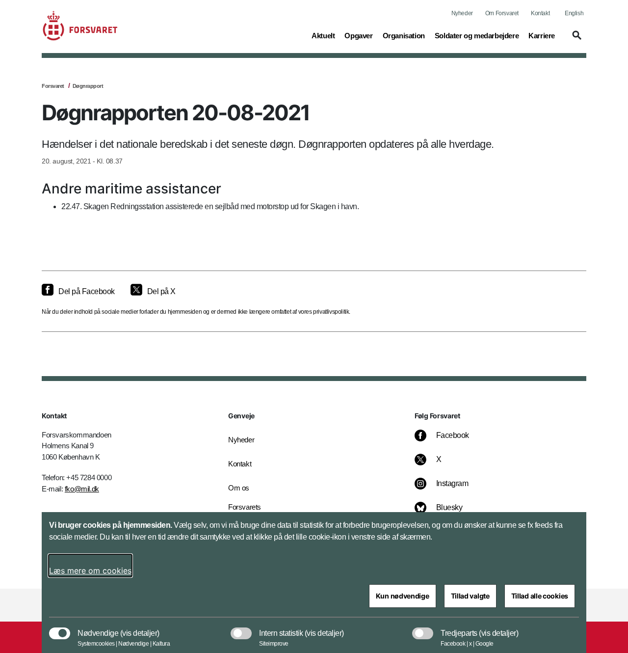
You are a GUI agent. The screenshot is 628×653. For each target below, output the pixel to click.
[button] (575, 40)
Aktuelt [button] (323, 35)
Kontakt (540, 13)
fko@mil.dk (82, 489)
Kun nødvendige (402, 596)
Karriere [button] (541, 35)
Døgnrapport (88, 86)
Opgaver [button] (358, 35)
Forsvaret (53, 86)
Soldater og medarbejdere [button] (477, 35)
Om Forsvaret (502, 13)
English (574, 13)
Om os (238, 488)
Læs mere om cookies (90, 570)
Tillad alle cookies (539, 596)
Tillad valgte (470, 596)
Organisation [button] (404, 35)
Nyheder (462, 13)
